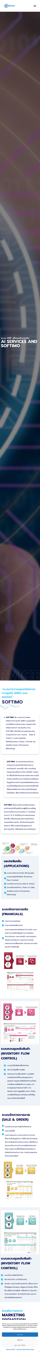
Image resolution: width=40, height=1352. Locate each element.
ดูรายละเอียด (20, 1345)
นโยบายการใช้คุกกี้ (10, 1349)
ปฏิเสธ (20, 1340)
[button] (35, 5)
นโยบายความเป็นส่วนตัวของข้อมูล (25, 1349)
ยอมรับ (20, 1334)
